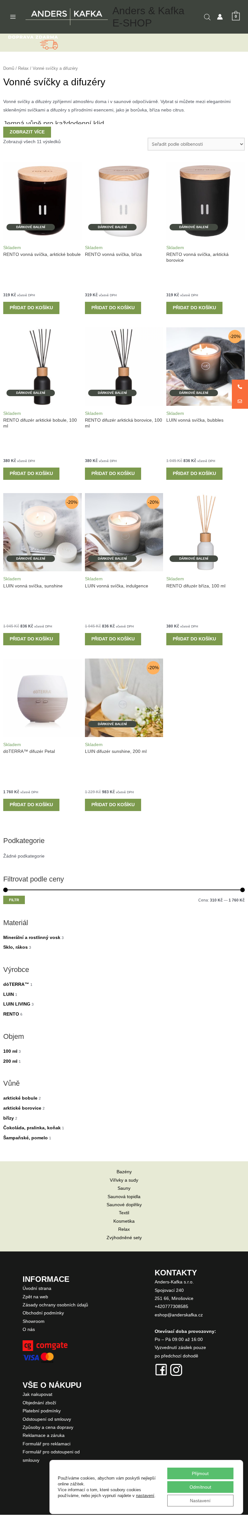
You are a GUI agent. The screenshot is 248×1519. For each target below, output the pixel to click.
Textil (124, 1212)
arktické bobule (20, 1098)
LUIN (8, 994)
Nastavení (200, 1500)
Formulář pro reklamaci (46, 1443)
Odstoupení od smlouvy (47, 1419)
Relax (23, 68)
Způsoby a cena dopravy (48, 1427)
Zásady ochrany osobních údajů (55, 1305)
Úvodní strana (37, 1288)
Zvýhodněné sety (124, 1237)
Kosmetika (124, 1221)
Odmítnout (200, 1487)
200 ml (10, 1061)
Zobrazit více (27, 132)
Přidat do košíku (31, 307)
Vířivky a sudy (124, 1180)
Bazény (124, 1171)
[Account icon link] (220, 17)
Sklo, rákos (15, 947)
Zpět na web (35, 1296)
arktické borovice (22, 1108)
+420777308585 (171, 1306)
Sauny (124, 1188)
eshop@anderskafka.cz (179, 1315)
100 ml (10, 1051)
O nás (29, 1329)
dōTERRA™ (16, 984)
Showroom (34, 1321)
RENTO (11, 1014)
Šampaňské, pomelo (25, 1137)
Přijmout (200, 1473)
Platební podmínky (42, 1410)
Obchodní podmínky (43, 1313)
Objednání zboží (39, 1402)
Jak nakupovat (37, 1394)
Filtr (14, 900)
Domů (8, 68)
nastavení (145, 1495)
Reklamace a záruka (44, 1435)
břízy (8, 1118)
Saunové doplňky (124, 1204)
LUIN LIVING (16, 1004)
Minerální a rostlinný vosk (31, 937)
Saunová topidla (124, 1196)
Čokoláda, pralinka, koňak (32, 1127)
